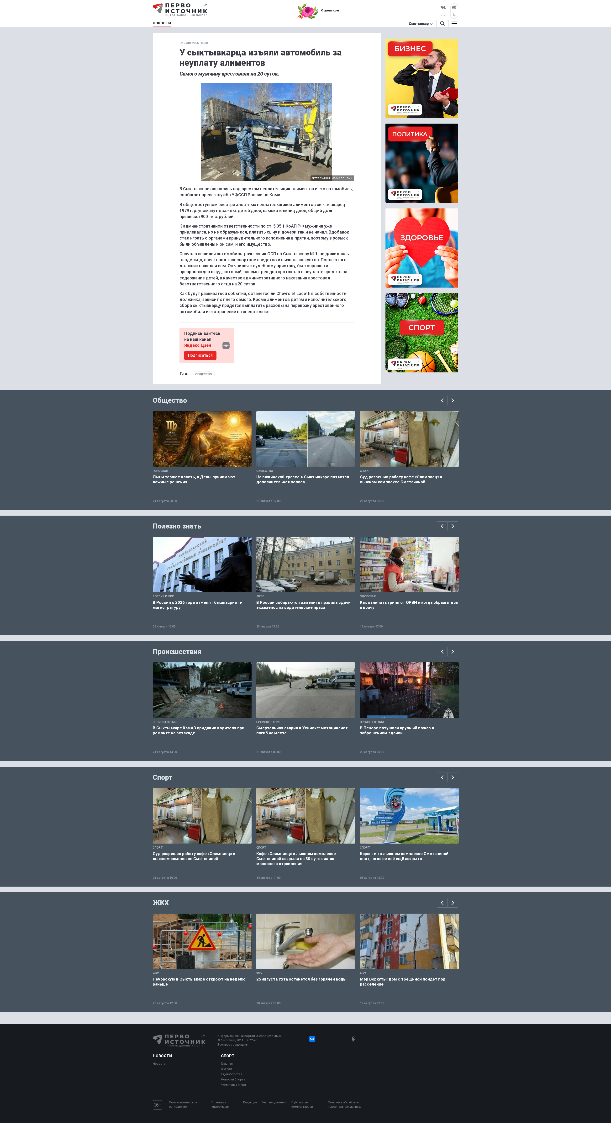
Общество (203, 374)
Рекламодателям (274, 1102)
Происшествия (177, 652)
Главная (227, 1063)
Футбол (226, 1069)
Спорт (163, 777)
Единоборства (231, 1074)
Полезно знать (177, 526)
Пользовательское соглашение (183, 1104)
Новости (162, 1056)
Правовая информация (220, 1104)
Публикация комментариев (302, 1104)
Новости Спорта (233, 1079)
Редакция (250, 1102)
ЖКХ (161, 903)
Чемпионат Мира (233, 1084)
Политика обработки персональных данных (344, 1104)
